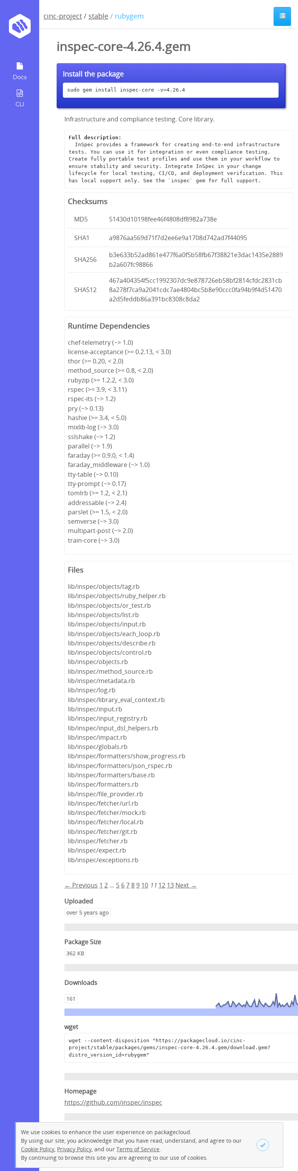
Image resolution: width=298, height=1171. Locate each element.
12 (161, 885)
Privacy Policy (74, 1149)
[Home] (19, 29)
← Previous (81, 885)
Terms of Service (137, 1149)
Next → (186, 885)
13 (170, 885)
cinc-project (62, 16)
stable (98, 16)
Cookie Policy (37, 1149)
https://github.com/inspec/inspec (113, 1102)
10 (144, 885)
